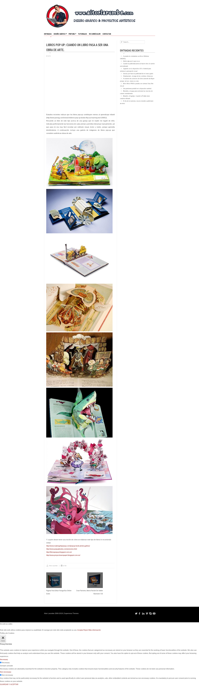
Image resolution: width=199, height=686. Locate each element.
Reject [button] (85, 630)
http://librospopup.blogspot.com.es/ (59, 552)
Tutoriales (82, 34)
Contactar (107, 34)
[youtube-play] (153, 613)
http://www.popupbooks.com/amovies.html (61, 549)
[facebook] (139, 613)
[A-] (47, 56)
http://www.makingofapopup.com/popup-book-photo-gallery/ (68, 546)
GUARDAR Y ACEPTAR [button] (9, 684)
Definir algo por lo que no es (131, 61)
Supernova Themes (71, 613)
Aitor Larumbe (53, 565)
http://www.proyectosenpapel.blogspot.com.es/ (63, 555)
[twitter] (136, 613)
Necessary (6, 662)
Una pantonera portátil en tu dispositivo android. (137, 88)
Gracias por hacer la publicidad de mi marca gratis (138, 73)
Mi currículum (94, 34)
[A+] (50, 56)
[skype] (150, 613)
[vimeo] (146, 613)
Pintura (72, 34)
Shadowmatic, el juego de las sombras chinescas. (138, 76)
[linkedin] (143, 613)
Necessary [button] (4, 659)
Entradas (48, 34)
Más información (95, 630)
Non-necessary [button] (5, 672)
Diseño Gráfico (60, 34)
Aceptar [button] (80, 630)
